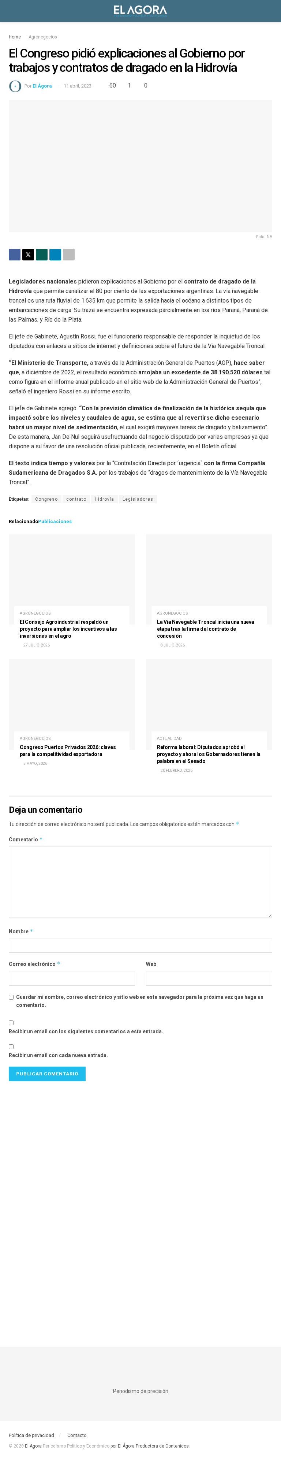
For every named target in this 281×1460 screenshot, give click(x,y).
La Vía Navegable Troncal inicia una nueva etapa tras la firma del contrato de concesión (205, 629)
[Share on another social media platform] (69, 254)
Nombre (21, 931)
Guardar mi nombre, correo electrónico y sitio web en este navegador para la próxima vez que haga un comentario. (139, 1001)
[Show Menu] (12, 11)
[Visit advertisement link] (140, 1203)
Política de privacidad (31, 1435)
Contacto (77, 1435)
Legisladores (138, 499)
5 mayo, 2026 (35, 764)
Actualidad (169, 739)
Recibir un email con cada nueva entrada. (58, 1055)
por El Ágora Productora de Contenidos (149, 1446)
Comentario (26, 839)
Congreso (46, 499)
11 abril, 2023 (77, 86)
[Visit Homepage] (140, 11)
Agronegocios (43, 37)
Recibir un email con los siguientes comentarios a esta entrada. (86, 1031)
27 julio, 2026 (36, 645)
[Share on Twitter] (28, 254)
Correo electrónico (34, 963)
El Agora (34, 1446)
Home (15, 37)
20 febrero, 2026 (176, 770)
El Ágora (42, 86)
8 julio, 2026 (172, 645)
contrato (76, 499)
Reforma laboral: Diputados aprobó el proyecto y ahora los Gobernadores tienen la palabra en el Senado (209, 754)
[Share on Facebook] (14, 254)
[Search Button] (269, 11)
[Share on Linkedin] (55, 254)
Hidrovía (104, 499)
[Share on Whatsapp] (42, 254)
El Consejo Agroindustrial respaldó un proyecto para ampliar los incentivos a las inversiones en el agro (68, 629)
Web (151, 964)
